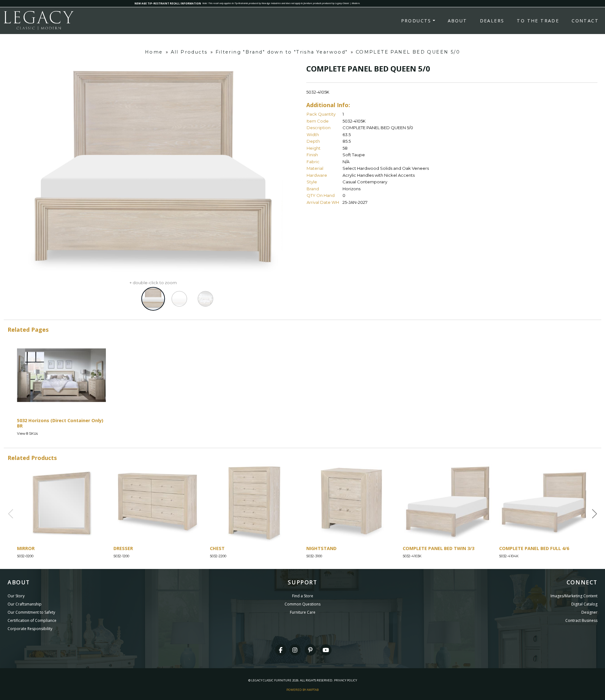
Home (154, 52)
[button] (594, 514)
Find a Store (302, 596)
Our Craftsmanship (25, 604)
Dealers (492, 21)
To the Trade (538, 21)
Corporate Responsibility (30, 628)
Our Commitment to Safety (31, 612)
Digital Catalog (584, 604)
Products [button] (416, 21)
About (457, 21)
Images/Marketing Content (573, 596)
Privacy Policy (345, 680)
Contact (585, 21)
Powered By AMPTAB (302, 690)
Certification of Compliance (32, 620)
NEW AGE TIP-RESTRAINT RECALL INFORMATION (168, 3)
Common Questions (302, 604)
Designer (589, 612)
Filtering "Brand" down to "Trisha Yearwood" (282, 52)
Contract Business (581, 620)
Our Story (16, 596)
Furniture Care (302, 612)
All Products (189, 52)
